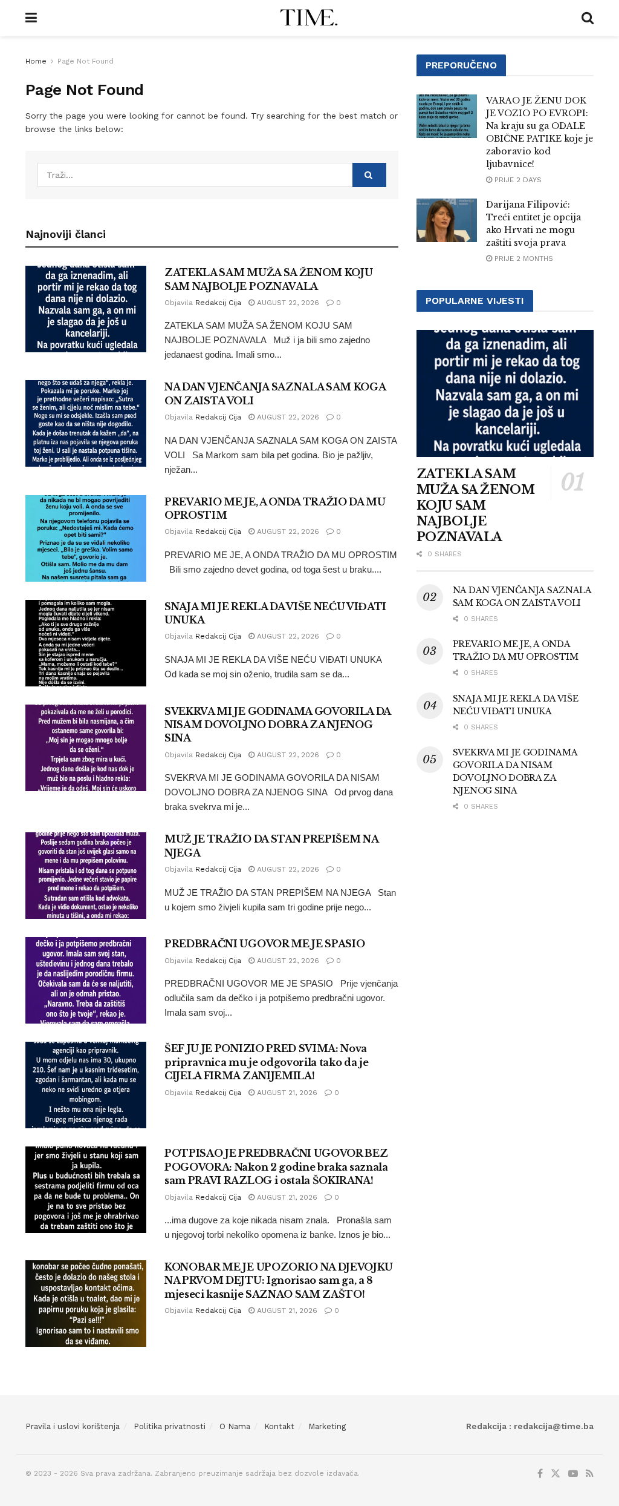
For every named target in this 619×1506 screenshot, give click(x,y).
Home (36, 61)
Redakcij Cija (218, 302)
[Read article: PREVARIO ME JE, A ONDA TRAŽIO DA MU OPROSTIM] (85, 538)
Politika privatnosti (170, 1426)
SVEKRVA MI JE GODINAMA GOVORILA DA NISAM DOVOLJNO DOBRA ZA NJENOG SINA (277, 725)
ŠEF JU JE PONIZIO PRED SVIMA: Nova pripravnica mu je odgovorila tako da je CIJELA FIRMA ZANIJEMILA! (266, 1062)
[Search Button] (588, 18)
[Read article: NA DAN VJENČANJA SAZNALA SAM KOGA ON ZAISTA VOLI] (85, 423)
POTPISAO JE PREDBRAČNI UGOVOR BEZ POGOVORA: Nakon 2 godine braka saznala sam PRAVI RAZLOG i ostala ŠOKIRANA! (276, 1166)
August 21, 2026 (285, 1092)
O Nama (234, 1426)
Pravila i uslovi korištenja (72, 1426)
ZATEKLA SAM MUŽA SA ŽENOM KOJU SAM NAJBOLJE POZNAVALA (475, 505)
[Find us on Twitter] (555, 1474)
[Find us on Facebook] (540, 1474)
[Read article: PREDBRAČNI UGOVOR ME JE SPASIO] (85, 980)
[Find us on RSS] (590, 1474)
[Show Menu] (31, 18)
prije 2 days (517, 180)
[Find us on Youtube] (573, 1474)
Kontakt (279, 1426)
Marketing (327, 1426)
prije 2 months (522, 258)
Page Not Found (85, 61)
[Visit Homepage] (309, 18)
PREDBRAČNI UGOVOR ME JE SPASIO (264, 944)
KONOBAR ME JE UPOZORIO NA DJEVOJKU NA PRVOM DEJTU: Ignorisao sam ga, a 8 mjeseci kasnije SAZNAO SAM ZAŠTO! (278, 1280)
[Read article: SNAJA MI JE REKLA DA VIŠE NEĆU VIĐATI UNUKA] (85, 643)
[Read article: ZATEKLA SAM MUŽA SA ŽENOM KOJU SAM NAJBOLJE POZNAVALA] (85, 309)
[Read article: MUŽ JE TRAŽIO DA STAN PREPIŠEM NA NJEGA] (85, 875)
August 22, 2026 (286, 302)
